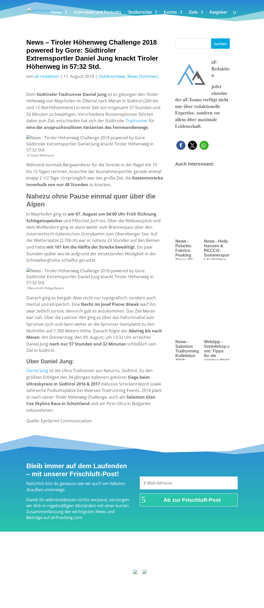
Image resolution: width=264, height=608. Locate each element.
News (56, 12)
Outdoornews (111, 76)
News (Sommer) (142, 76)
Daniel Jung (37, 370)
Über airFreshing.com (125, 551)
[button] (180, 145)
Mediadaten (211, 551)
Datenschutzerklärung (172, 551)
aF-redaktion (47, 76)
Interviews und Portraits (97, 12)
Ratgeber (218, 12)
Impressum (87, 551)
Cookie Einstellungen (134, 557)
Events (170, 12)
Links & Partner (56, 551)
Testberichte (140, 12)
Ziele (193, 12)
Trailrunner (136, 121)
